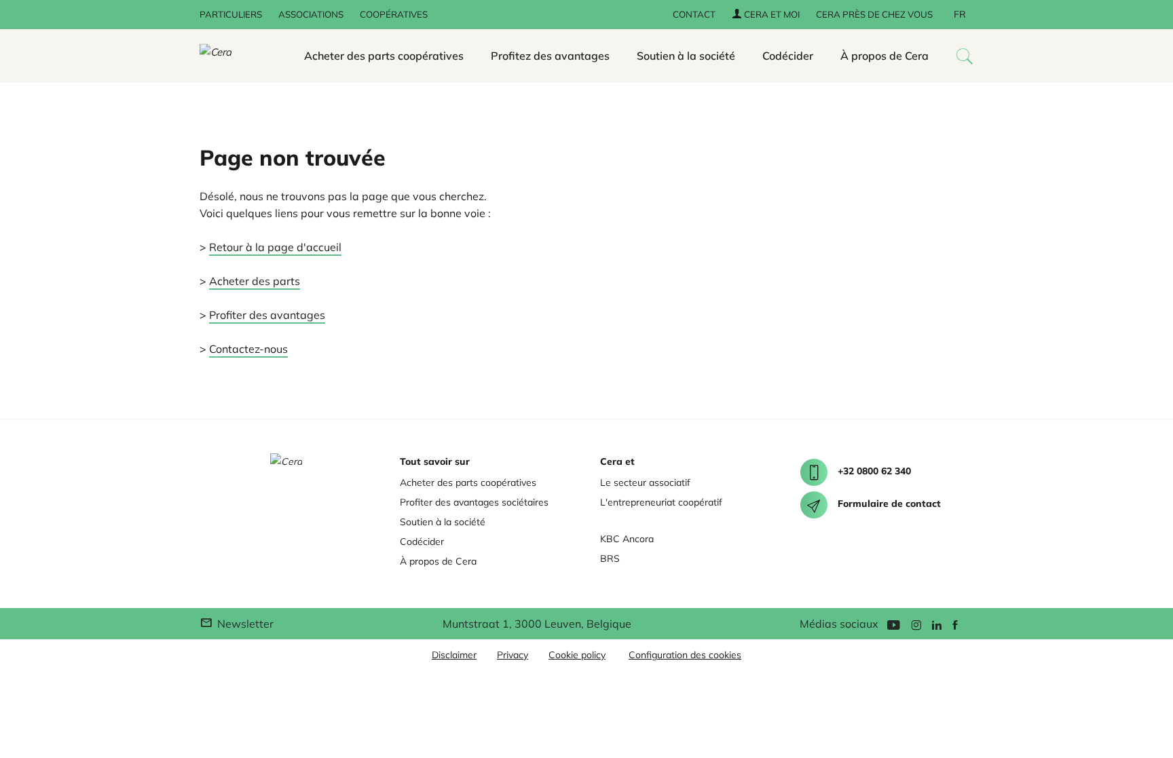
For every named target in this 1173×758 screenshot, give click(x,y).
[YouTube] (893, 624)
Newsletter (244, 623)
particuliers (231, 14)
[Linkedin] (937, 624)
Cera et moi (771, 14)
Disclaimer (454, 655)
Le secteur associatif (645, 482)
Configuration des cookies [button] (685, 655)
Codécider (787, 55)
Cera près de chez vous (874, 14)
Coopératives (394, 14)
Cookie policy (577, 655)
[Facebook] (955, 624)
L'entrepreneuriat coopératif (661, 502)
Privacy (512, 655)
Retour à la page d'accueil (275, 247)
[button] (964, 56)
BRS (610, 558)
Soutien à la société (686, 55)
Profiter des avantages (267, 315)
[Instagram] (916, 624)
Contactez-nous (248, 349)
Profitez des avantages (550, 55)
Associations (310, 14)
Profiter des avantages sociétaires (474, 502)
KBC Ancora (627, 539)
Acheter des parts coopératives (384, 55)
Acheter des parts (254, 281)
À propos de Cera (884, 55)
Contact (694, 14)
